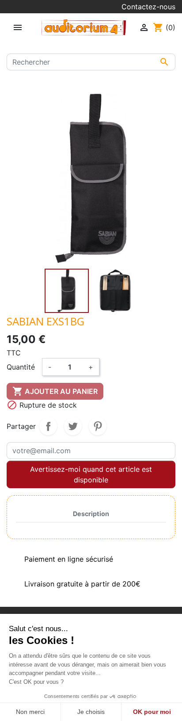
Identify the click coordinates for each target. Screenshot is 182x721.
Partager (48, 426)
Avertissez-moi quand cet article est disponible (91, 474)
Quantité (21, 366)
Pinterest (97, 426)
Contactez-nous (148, 6)
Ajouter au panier (55, 391)
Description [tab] (91, 513)
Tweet (73, 426)
